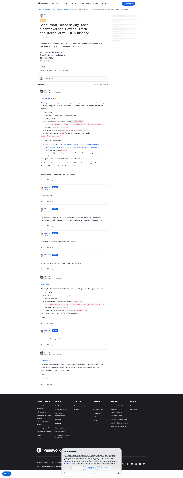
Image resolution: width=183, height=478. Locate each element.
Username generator (44, 432)
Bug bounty (96, 420)
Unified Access (41, 412)
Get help (104, 3)
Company (133, 401)
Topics (53, 9)
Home (40, 9)
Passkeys (58, 419)
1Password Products (43, 401)
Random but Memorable (119, 423)
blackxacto (47, 15)
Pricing (39, 435)
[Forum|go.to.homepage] (48, 3)
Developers (96, 401)
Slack (94, 417)
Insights (81, 3)
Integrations (97, 413)
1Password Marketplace (119, 419)
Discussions (46, 9)
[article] (73, 135)
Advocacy (96, 3)
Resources (114, 401)
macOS (43, 66)
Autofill (57, 406)
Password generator (43, 428)
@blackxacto (49, 99)
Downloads (40, 439)
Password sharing (61, 409)
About (132, 406)
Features (58, 401)
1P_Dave (47, 90)
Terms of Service (42, 462)
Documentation (98, 409)
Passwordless (59, 428)
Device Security (60, 432)
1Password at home (63, 9)
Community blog (79, 406)
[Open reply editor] (73, 78)
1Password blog (116, 416)
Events (88, 3)
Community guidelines (118, 427)
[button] (128, 4)
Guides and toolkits (117, 406)
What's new (77, 401)
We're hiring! (134, 409)
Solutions (58, 423)
